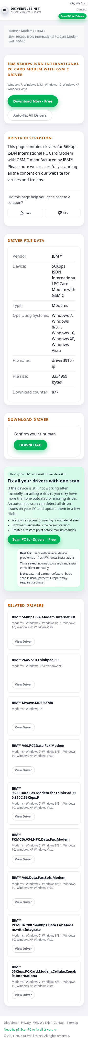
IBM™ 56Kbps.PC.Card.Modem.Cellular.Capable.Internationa (44, 971)
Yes (28, 213)
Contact (82, 9)
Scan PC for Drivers (72, 16)
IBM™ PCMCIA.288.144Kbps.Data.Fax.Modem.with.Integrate (42, 924)
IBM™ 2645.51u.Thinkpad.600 (36, 660)
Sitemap (72, 1023)
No (65, 213)
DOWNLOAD (30, 445)
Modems (27, 30)
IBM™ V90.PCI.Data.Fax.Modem (38, 745)
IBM (40, 30)
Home (13, 30)
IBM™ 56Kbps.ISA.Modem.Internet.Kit (43, 617)
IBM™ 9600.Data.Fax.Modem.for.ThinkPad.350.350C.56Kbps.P (44, 792)
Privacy (26, 1023)
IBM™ (57, 256)
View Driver (23, 641)
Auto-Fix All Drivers (30, 115)
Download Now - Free (32, 101)
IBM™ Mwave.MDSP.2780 (32, 702)
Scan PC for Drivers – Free (34, 539)
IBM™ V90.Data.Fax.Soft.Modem (39, 877)
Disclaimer (11, 1023)
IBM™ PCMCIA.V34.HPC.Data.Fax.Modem (41, 836)
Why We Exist (78, 3)
